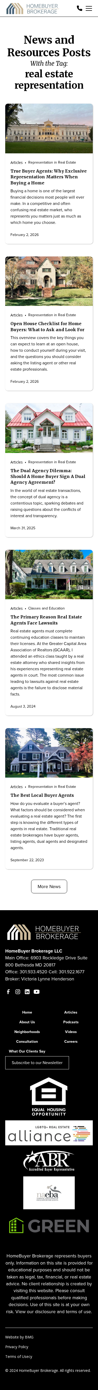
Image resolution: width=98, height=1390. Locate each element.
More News (49, 886)
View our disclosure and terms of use (53, 1311)
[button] (88, 8)
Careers (71, 1041)
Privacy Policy (16, 1346)
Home (27, 1012)
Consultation (27, 1041)
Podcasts (71, 1022)
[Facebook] (8, 992)
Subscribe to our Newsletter (37, 1063)
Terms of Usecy (18, 1356)
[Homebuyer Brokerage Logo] (44, 931)
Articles (70, 1012)
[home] (33, 8)
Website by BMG (19, 1336)
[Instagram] (18, 992)
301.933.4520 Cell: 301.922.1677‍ (52, 971)
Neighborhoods (27, 1032)
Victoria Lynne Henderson (47, 978)
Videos (71, 1032)
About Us (27, 1022)
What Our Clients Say (27, 1051)
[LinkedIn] (27, 992)
